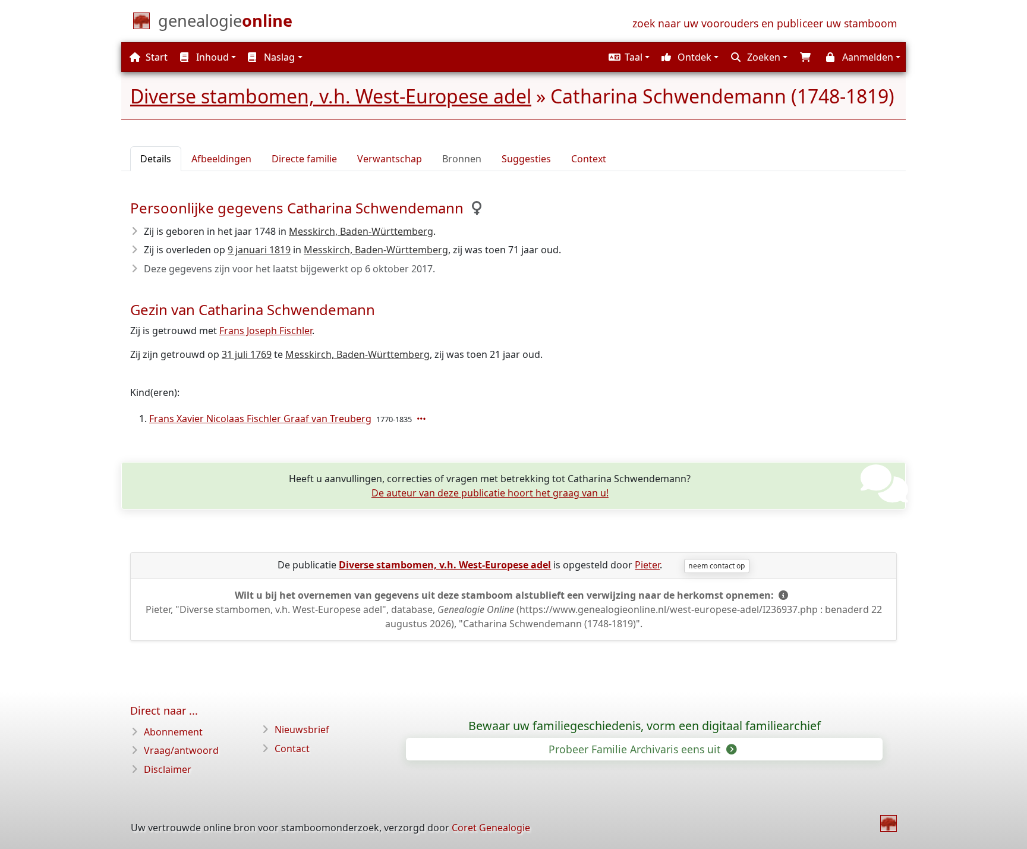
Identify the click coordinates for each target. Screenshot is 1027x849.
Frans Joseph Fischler (265, 330)
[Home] (888, 823)
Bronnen (461, 158)
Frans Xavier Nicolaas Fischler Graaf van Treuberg (260, 418)
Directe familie (304, 158)
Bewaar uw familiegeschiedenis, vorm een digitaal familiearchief (644, 726)
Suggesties (526, 158)
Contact (292, 748)
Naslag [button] (278, 57)
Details (155, 158)
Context (588, 158)
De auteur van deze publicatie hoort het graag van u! (490, 492)
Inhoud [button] (211, 57)
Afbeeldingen (221, 158)
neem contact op (716, 566)
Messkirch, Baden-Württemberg (361, 231)
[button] (627, 57)
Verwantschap (389, 158)
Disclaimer (167, 769)
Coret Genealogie (491, 827)
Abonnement (173, 731)
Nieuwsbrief (302, 729)
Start (155, 57)
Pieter (647, 564)
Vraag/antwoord (181, 750)
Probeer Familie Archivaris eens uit (636, 749)
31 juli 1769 (247, 354)
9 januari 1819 (259, 249)
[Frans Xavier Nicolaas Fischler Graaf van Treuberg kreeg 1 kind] (422, 418)
